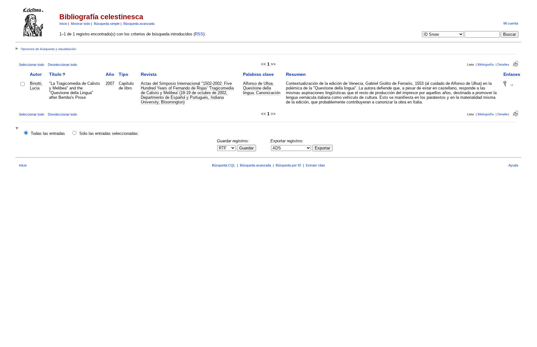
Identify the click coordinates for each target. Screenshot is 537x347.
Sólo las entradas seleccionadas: (109, 133)
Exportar (322, 148)
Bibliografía (486, 64)
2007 (110, 83)
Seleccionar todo (31, 64)
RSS (199, 34)
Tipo (123, 74)
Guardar (246, 148)
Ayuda (513, 165)
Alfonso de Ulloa (258, 83)
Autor (36, 74)
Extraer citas (315, 165)
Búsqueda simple (107, 23)
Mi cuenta (510, 23)
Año (110, 74)
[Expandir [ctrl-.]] (18, 128)
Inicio (63, 23)
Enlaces (511, 74)
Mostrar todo (80, 23)
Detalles (503, 64)
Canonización (268, 92)
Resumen (296, 74)
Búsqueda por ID (288, 165)
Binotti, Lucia (36, 85)
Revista (149, 74)
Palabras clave (258, 74)
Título (55, 74)
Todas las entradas (48, 133)
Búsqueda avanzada (138, 23)
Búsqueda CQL (223, 165)
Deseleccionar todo (62, 64)
